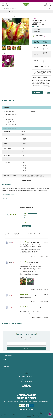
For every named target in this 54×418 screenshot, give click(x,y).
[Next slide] (27, 31)
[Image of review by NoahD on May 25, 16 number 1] (23, 281)
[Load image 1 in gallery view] (4, 47)
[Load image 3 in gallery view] (14, 47)
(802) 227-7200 (26, 379)
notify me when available (41, 67)
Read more (27, 277)
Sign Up (26, 348)
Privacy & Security (23, 401)
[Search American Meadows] (49, 8)
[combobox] (23, 234)
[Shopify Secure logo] (22, 405)
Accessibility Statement (43, 401)
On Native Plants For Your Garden (30, 1)
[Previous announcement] (2, 1)
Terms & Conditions (33, 401)
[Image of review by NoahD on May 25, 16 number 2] (30, 281)
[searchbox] (9, 234)
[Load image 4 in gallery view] (19, 47)
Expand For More (26, 180)
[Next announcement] (50, 1)
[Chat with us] (50, 414)
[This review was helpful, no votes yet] (44, 257)
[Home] (2, 16)
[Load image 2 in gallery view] (9, 47)
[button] (3, 4)
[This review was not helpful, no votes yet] (46, 257)
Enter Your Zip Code (36, 31)
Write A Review (26, 226)
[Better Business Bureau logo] (30, 405)
